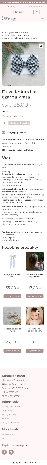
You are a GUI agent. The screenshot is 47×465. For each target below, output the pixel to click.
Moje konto (36, 6)
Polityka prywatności (11, 422)
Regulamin (7, 410)
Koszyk (5, 438)
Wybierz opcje (12, 296)
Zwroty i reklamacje (11, 406)
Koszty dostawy (9, 414)
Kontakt (6, 418)
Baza (5, 111)
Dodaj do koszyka (19, 123)
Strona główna (9, 32)
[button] (41, 46)
